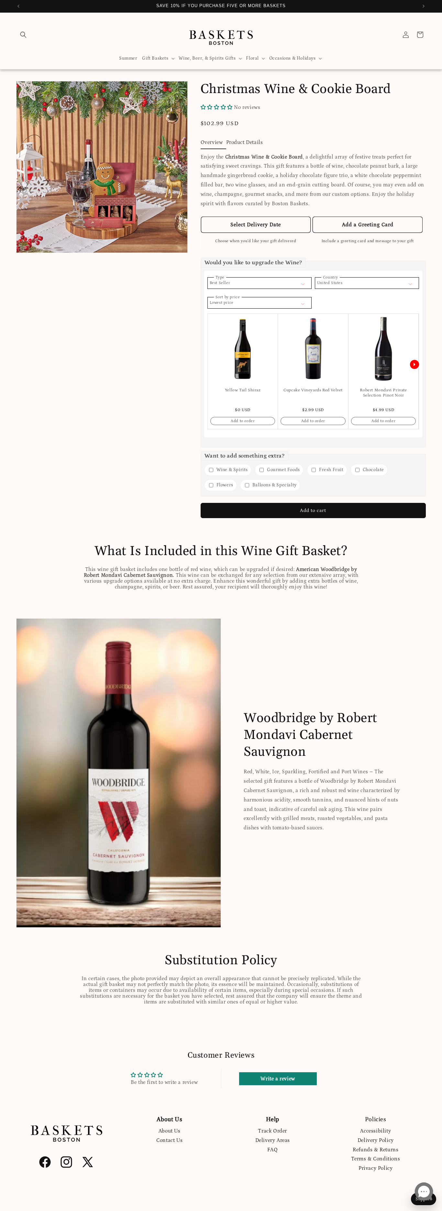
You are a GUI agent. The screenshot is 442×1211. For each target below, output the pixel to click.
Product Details (244, 142)
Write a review (277, 1079)
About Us (170, 1131)
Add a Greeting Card (367, 225)
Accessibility (375, 1131)
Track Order (272, 1131)
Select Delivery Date (255, 225)
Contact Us (169, 1140)
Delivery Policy (376, 1140)
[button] (23, 35)
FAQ (272, 1150)
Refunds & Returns (375, 1150)
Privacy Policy (375, 1168)
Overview (212, 142)
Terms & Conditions (375, 1159)
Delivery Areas (272, 1140)
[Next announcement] (423, 6)
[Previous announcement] (18, 6)
